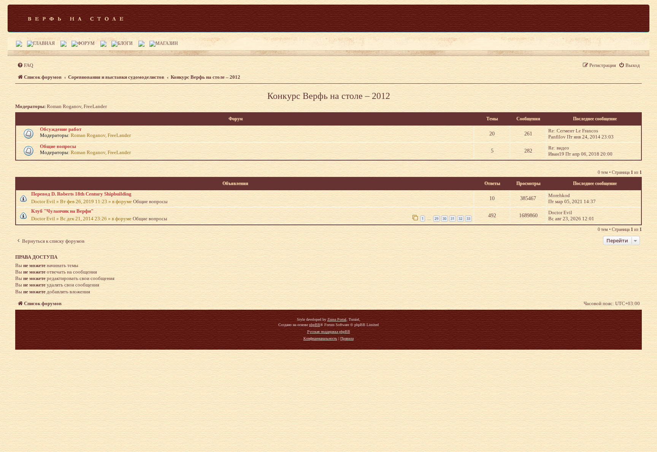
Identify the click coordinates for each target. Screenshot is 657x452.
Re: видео (558, 148)
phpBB (314, 325)
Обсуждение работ (60, 129)
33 (468, 218)
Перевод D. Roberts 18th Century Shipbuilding (81, 194)
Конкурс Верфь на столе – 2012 (328, 96)
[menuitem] (25, 65)
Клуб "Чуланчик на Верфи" (62, 211)
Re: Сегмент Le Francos (573, 131)
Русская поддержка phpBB (328, 331)
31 (452, 218)
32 (460, 218)
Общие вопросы (58, 146)
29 (436, 218)
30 (444, 218)
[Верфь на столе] (75, 18)
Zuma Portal (336, 319)
